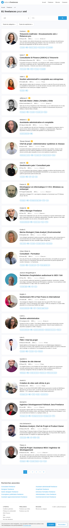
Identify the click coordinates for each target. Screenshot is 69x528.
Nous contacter (6, 517)
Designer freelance (7, 489)
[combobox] (15, 18)
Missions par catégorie (41, 509)
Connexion (64, 2)
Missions (58, 2)
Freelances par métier (24, 509)
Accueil (44, 2)
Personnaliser (62, 524)
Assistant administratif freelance (46, 486)
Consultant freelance (8, 486)
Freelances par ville (24, 511)
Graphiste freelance (42, 489)
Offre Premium (6, 513)
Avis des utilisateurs (8, 519)
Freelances (50, 2)
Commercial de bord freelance (46, 497)
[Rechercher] (62, 18)
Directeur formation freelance (45, 492)
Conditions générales (8, 509)
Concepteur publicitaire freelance (12, 494)
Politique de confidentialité (9, 511)
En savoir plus (27, 525)
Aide (4, 515)
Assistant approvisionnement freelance (14, 497)
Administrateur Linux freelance (46, 494)
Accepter (51, 524)
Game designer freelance (9, 492)
